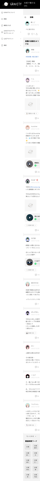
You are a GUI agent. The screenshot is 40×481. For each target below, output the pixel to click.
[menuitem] (11, 12)
